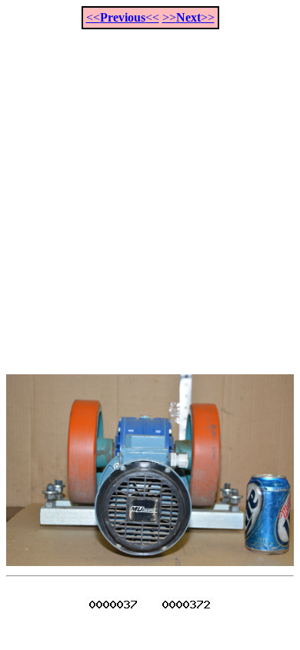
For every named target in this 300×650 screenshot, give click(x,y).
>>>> (188, 17)
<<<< (122, 17)
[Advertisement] (150, 193)
